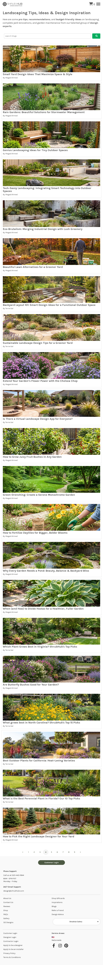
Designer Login (9, 937)
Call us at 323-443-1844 (13, 875)
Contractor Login (10, 941)
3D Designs (8, 922)
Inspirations (57, 902)
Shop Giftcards (58, 898)
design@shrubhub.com (13, 891)
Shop (5, 910)
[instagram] (60, 947)
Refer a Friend (58, 910)
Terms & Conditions (12, 957)
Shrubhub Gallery (84, 922)
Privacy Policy (9, 953)
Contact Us (8, 902)
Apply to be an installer (13, 949)
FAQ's (5, 914)
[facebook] (54, 947)
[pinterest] (66, 947)
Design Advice (58, 914)
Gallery (6, 918)
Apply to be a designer (13, 945)
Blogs (54, 906)
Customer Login (51, 862)
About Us (7, 898)
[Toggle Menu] (98, 4)
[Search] (96, 36)
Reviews (6, 906)
